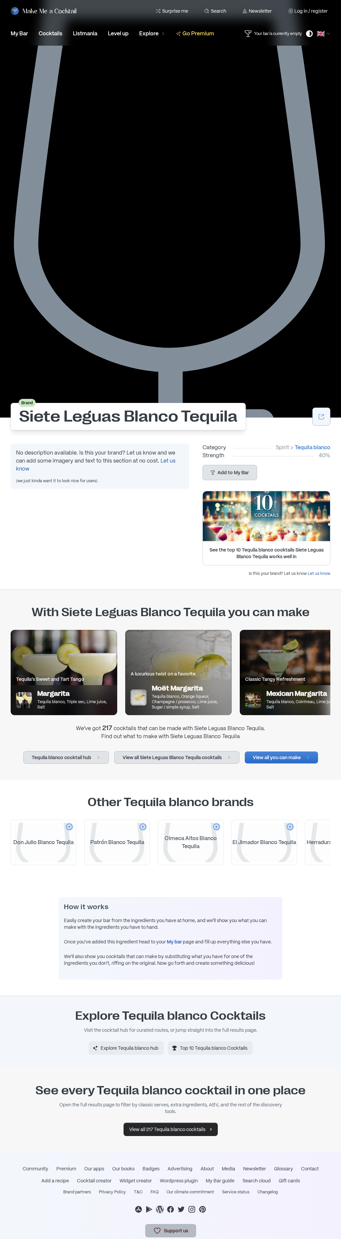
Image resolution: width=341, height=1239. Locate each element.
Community (35, 1169)
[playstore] (149, 1209)
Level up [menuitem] (118, 33)
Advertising (180, 1169)
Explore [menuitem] (149, 33)
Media (228, 1169)
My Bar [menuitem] (19, 33)
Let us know (319, 573)
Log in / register (311, 11)
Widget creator (136, 1181)
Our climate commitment (190, 1192)
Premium (66, 1169)
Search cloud (256, 1181)
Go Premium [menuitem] (198, 33)
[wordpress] (160, 1209)
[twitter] (181, 1209)
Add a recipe (55, 1181)
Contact (310, 1169)
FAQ (155, 1192)
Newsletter (260, 11)
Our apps (94, 1169)
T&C (138, 1192)
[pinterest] (202, 1209)
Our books (123, 1169)
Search (218, 11)
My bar (174, 942)
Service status (235, 1192)
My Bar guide (220, 1181)
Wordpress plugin (179, 1181)
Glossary (283, 1169)
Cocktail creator (94, 1181)
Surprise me (175, 11)
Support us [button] (176, 1231)
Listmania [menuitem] (85, 33)
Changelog (267, 1192)
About (207, 1169)
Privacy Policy (112, 1192)
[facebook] (170, 1209)
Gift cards (289, 1181)
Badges (151, 1169)
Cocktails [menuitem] (50, 33)
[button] (229, 472)
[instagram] (192, 1209)
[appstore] (139, 1209)
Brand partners (77, 1192)
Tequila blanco (312, 447)
